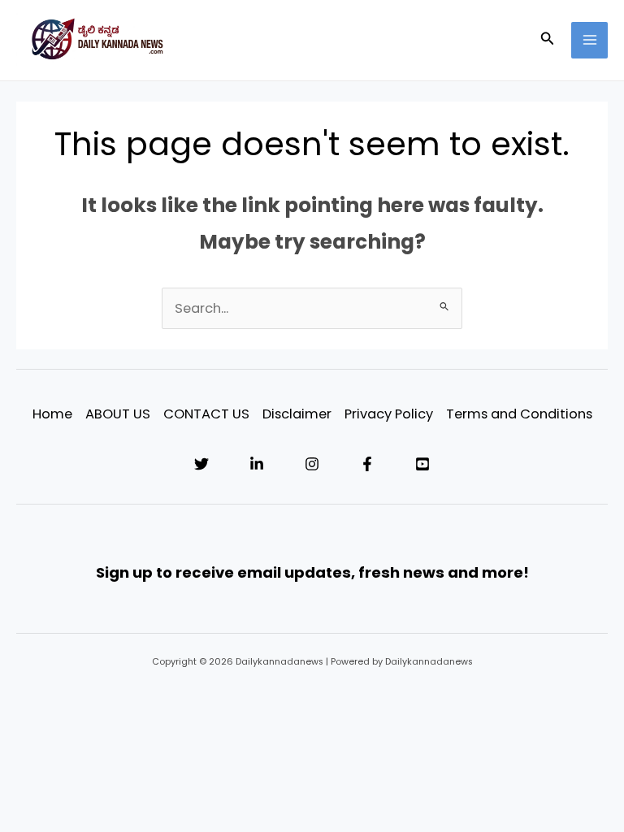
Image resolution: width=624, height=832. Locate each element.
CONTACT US (206, 414)
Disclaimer (297, 414)
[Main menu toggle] (589, 40)
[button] (547, 39)
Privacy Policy (388, 414)
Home (52, 414)
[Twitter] (201, 464)
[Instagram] (312, 464)
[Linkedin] (256, 464)
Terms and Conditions (519, 414)
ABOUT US (117, 414)
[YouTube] (422, 464)
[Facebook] (367, 464)
